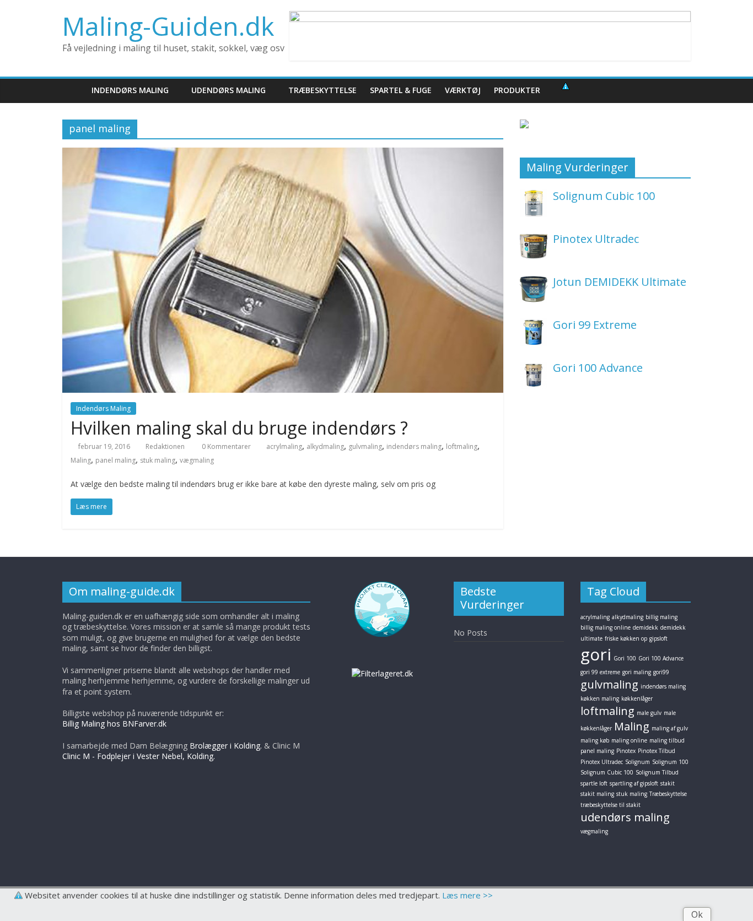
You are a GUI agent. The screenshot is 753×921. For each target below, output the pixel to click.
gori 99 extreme (600, 672)
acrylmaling (284, 446)
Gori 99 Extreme (595, 324)
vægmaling (197, 460)
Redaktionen (165, 446)
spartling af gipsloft (634, 783)
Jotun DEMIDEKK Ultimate (619, 281)
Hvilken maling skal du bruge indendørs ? (239, 428)
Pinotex (626, 751)
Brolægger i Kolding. (226, 745)
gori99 (661, 672)
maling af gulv (670, 728)
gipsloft (658, 638)
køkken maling (599, 698)
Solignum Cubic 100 (604, 195)
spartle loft (593, 783)
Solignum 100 (670, 762)
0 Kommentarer (225, 446)
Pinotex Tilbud (656, 751)
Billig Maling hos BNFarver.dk (114, 723)
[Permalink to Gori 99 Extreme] (533, 324)
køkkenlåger (637, 698)
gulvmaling (365, 446)
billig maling (661, 617)
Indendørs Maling (103, 408)
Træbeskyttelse (668, 794)
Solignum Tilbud (657, 772)
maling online (629, 740)
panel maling (115, 460)
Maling (81, 460)
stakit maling (597, 794)
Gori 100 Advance (598, 367)
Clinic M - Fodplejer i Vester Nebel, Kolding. (138, 756)
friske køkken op (626, 638)
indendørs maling (414, 446)
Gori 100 (625, 658)
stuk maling (157, 460)
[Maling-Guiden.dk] (73, 90)
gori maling (636, 672)
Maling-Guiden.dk (168, 26)
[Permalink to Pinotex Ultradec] (533, 238)
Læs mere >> (467, 895)
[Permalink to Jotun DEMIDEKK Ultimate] (533, 281)
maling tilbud (667, 740)
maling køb (594, 740)
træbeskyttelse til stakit (610, 805)
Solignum (637, 762)
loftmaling (461, 446)
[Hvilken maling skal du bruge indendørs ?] (282, 154)
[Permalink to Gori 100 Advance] (533, 367)
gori (595, 654)
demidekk (645, 627)
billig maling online (605, 627)
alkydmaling (325, 446)
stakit (667, 783)
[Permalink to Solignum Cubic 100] (533, 195)
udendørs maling (625, 817)
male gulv (649, 713)
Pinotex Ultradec (596, 238)
